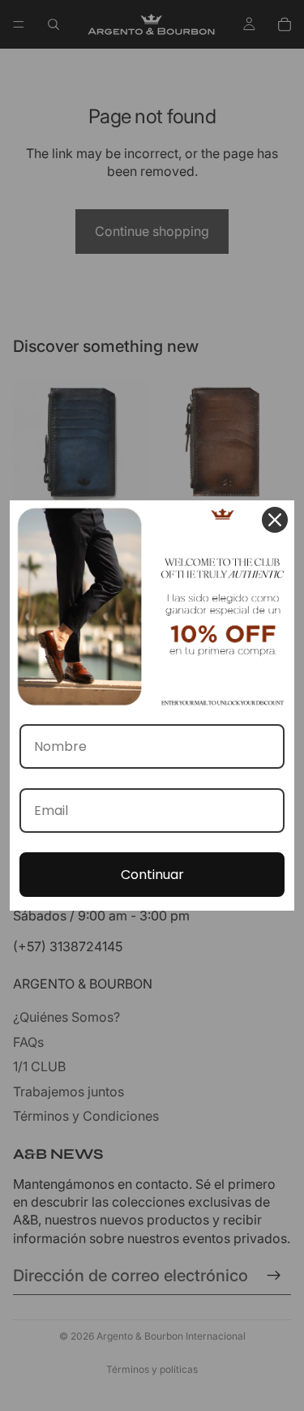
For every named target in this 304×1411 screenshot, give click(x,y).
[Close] (274, 519)
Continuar (152, 874)
